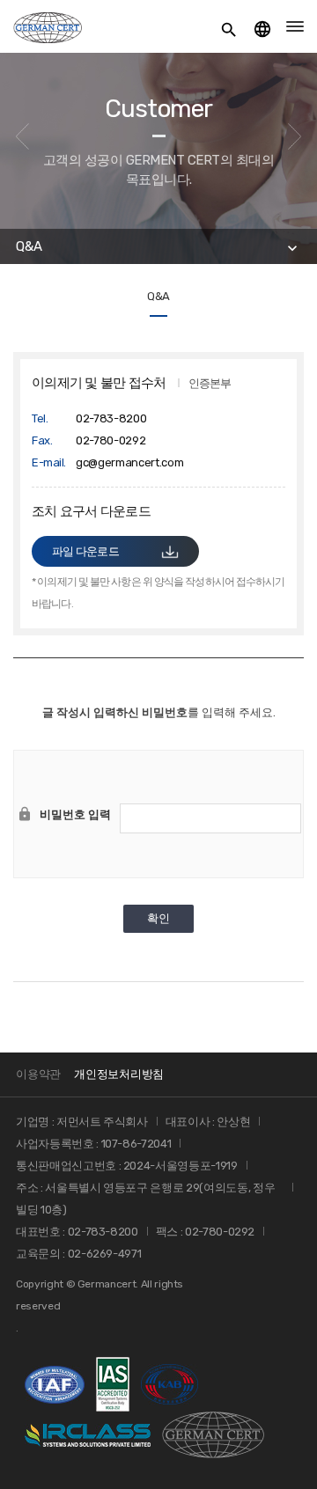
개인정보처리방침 (119, 1074)
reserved (38, 1306)
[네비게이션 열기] (295, 26)
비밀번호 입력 (75, 814)
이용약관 (38, 1074)
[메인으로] (47, 26)
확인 (158, 918)
